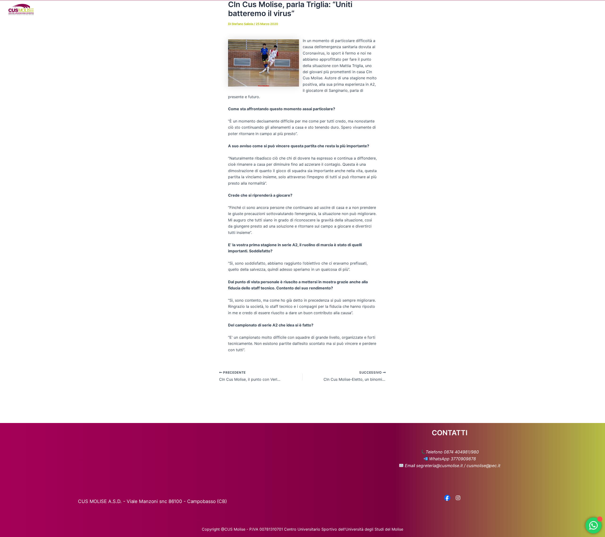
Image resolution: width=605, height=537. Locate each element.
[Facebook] (447, 498)
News (482, 9)
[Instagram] (458, 498)
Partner (524, 9)
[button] (442, 9)
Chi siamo (431, 9)
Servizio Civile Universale (561, 9)
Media (499, 9)
